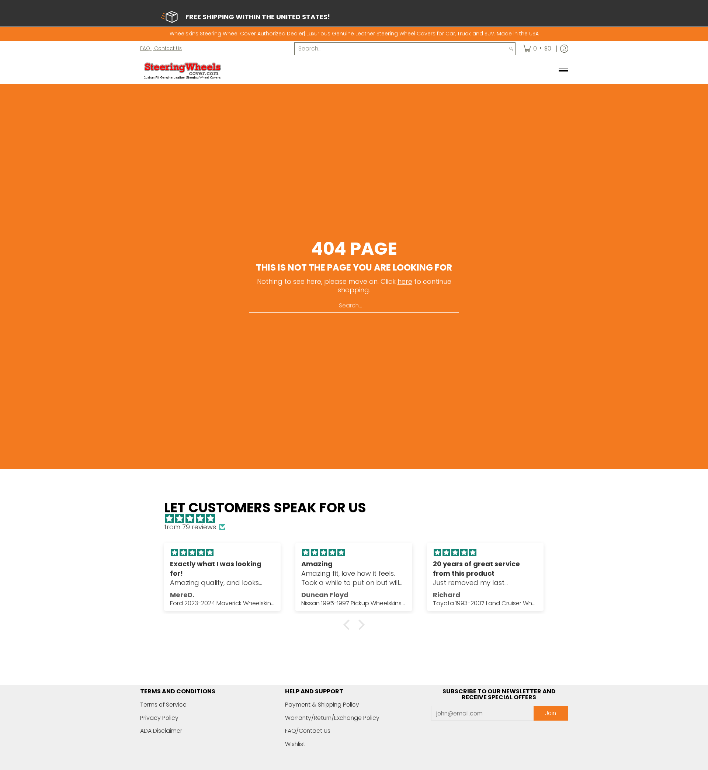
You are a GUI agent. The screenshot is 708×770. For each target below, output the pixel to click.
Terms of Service (163, 704)
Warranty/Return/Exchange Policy (332, 718)
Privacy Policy (159, 718)
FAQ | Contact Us (161, 48)
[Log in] (564, 49)
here (405, 281)
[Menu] (563, 70)
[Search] (511, 49)
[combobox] (401, 49)
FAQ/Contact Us (307, 731)
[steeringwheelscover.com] (182, 70)
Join (550, 713)
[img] (357, 519)
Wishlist (295, 744)
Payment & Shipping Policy (322, 704)
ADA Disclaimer (161, 731)
